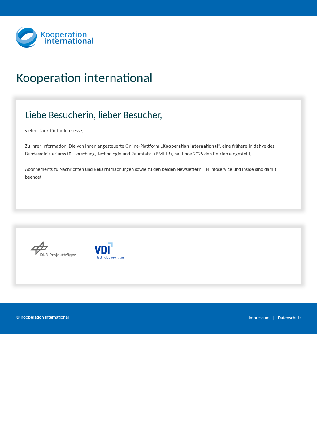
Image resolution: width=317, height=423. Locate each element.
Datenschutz (289, 318)
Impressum (259, 318)
